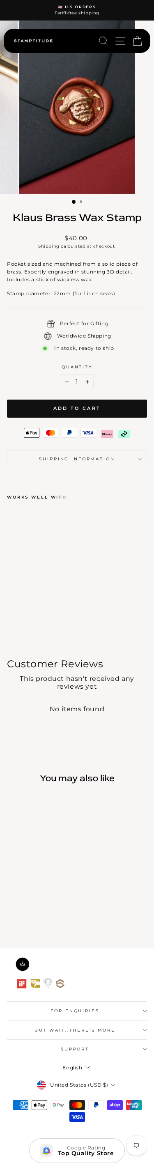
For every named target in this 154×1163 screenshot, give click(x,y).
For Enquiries (75, 1011)
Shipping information (77, 459)
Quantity (77, 367)
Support (75, 1049)
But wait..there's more (74, 1030)
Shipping (49, 246)
